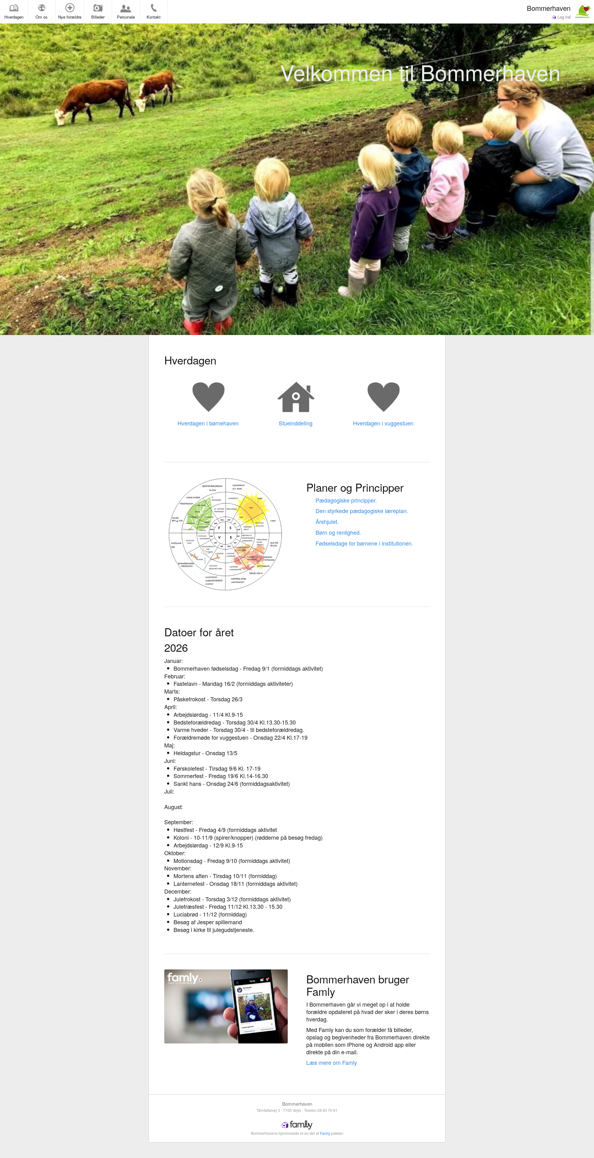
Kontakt (154, 17)
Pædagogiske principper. (346, 500)
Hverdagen (14, 17)
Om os (42, 17)
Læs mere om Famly (331, 1062)
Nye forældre (69, 17)
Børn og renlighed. (338, 532)
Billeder (98, 17)
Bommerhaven (548, 7)
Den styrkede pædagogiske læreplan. (362, 511)
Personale (126, 17)
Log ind (563, 17)
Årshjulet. (327, 521)
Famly (325, 1133)
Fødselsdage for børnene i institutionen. (364, 543)
